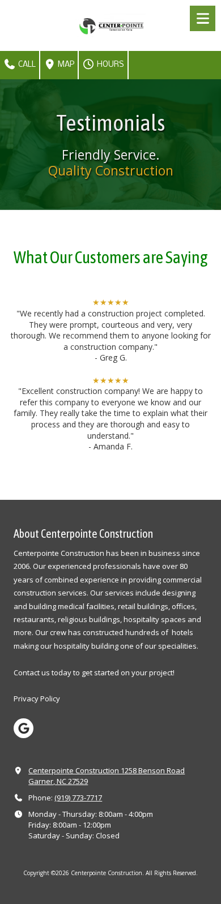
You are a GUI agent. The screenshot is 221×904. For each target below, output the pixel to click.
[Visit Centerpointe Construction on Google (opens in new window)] (23, 728)
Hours (109, 65)
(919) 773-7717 (78, 797)
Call (26, 65)
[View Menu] (202, 18)
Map (65, 65)
